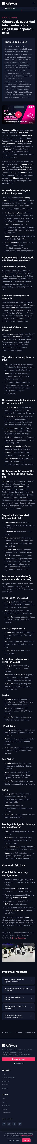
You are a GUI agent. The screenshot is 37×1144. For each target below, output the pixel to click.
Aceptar (26, 1140)
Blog (3, 1098)
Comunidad (5, 1085)
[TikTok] (14, 1124)
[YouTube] (4, 1124)
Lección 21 (29, 1033)
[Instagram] (9, 1124)
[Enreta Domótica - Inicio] (9, 3)
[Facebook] (20, 1124)
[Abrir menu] (33, 3)
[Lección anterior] (3, 9)
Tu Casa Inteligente (8, 1078)
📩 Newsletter (18, 1063)
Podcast (4, 1109)
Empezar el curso (18, 1059)
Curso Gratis (6, 1081)
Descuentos (6, 1105)
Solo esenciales (13, 1140)
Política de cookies (26, 1136)
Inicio (3, 1074)
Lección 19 (7, 1033)
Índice (20, 1033)
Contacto (5, 1088)
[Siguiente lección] (34, 9)
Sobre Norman (6, 1112)
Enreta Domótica (18, 938)
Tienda (4, 1102)
